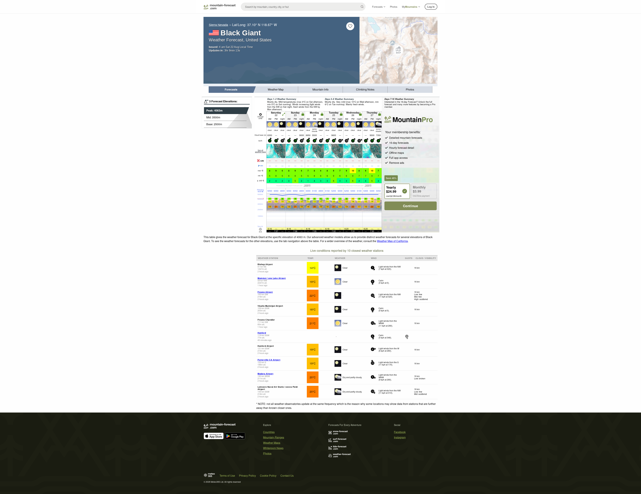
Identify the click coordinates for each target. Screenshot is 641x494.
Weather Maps (271, 443)
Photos (393, 6)
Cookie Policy (268, 475)
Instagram (400, 437)
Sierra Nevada (218, 25)
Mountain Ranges (273, 437)
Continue (410, 205)
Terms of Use (227, 475)
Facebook (400, 432)
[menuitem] (231, 89)
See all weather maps (260, 151)
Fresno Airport (265, 291)
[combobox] (303, 7)
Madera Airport (265, 373)
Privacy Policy (247, 475)
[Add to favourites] (350, 26)
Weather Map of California (392, 241)
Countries (269, 432)
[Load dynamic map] (399, 50)
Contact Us (287, 475)
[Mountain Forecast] (220, 6)
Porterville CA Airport (269, 359)
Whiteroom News (273, 448)
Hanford (262, 332)
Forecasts (377, 6)
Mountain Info (320, 89)
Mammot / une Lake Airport (272, 278)
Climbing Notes (365, 89)
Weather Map (276, 89)
